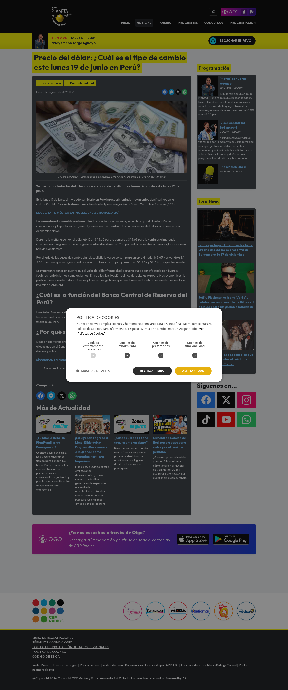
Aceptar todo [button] (193, 371)
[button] (93, 371)
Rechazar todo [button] (152, 371)
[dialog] (144, 345)
